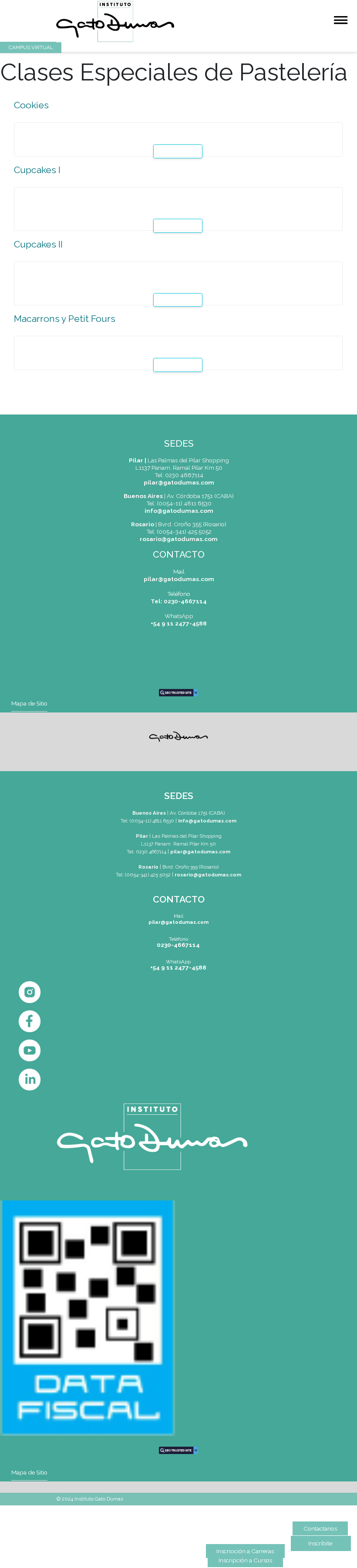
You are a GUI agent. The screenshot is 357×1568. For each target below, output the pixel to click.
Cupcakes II (38, 244)
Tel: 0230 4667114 (179, 474)
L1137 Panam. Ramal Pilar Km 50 (178, 467)
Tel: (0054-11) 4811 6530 (147, 821)
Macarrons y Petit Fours (64, 318)
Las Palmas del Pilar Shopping (179, 460)
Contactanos (320, 1528)
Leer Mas (180, 151)
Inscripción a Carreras (245, 1551)
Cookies (31, 105)
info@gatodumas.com (179, 510)
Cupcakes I (37, 169)
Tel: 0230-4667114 (179, 601)
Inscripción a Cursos (245, 1560)
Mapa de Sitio (29, 703)
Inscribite (320, 1543)
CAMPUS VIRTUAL (31, 47)
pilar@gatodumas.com (179, 482)
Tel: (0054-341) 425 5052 (143, 875)
